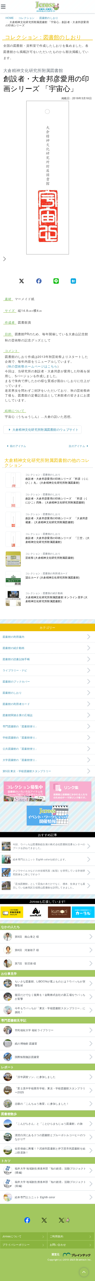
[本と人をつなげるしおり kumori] (59, 912)
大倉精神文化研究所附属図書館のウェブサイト (45, 429)
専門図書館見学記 (13, 1020)
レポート (7, 1067)
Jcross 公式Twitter (44, 1220)
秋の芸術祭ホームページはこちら (32, 366)
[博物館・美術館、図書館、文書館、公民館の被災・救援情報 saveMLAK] (35, 912)
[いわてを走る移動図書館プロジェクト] (11, 912)
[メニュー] (6, 6)
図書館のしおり (48, 18)
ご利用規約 (56, 1236)
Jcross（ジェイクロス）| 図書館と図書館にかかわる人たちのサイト (47, 7)
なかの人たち (10, 926)
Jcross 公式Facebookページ (27, 1220)
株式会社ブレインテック (77, 1254)
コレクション (26, 18)
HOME (10, 18)
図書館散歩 (9, 1114)
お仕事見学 (9, 973)
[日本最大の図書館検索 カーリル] (83, 912)
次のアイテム (77, 446)
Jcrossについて (11, 1236)
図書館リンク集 (70, 791)
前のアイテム (18, 446)
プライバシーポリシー (16, 1244)
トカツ (6, 1160)
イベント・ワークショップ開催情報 (47, 815)
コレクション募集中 (24, 791)
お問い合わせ (58, 1244)
